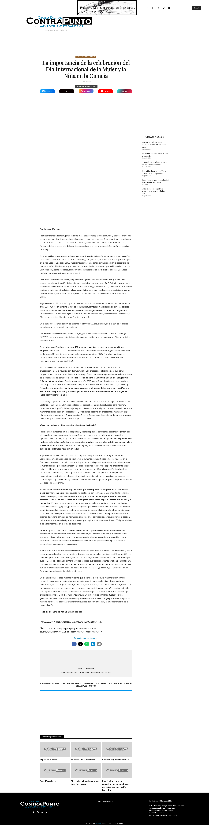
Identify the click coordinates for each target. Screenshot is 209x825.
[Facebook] (142, 8)
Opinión (79, 57)
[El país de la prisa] (55, 749)
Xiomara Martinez (86, 668)
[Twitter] (163, 8)
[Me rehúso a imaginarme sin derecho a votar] (86, 770)
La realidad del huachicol (83, 760)
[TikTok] (158, 8)
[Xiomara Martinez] (86, 658)
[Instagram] (147, 8)
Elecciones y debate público (115, 760)
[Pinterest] (153, 8)
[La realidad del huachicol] (86, 749)
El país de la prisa (48, 760)
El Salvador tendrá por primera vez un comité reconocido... (154, 163)
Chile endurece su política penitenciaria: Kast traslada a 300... (153, 191)
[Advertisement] (86, 205)
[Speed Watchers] (55, 770)
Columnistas (90, 57)
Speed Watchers (48, 781)
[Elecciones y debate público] (117, 749)
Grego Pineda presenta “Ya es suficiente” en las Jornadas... (154, 172)
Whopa (98, 823)
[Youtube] (169, 8)
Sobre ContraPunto (105, 802)
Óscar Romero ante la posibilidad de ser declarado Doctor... (155, 181)
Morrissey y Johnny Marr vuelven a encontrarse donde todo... (154, 144)
